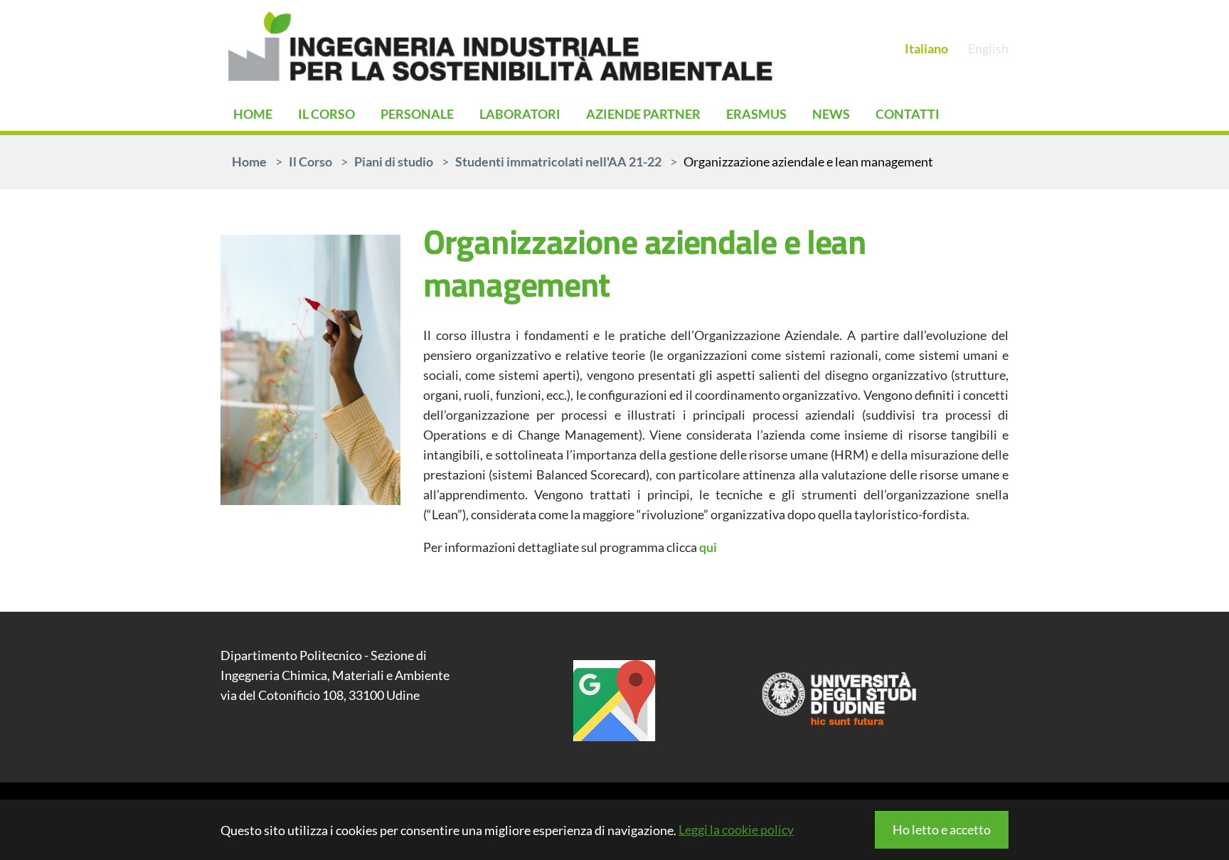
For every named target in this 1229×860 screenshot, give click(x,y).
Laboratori (519, 114)
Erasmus (756, 114)
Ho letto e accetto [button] (942, 829)
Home (252, 114)
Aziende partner (643, 114)
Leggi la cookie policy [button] (736, 829)
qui (708, 547)
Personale (417, 114)
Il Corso (326, 114)
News (831, 114)
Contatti (908, 114)
